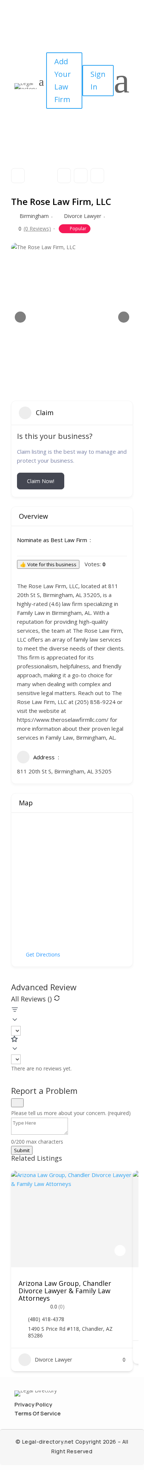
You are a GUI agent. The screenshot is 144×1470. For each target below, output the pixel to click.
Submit (22, 1150)
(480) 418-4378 (46, 1319)
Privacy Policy (33, 1404)
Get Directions (43, 954)
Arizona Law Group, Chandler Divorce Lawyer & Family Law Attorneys (64, 1291)
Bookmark (64, 175)
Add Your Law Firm (62, 80)
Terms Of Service (37, 1413)
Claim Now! (40, 481)
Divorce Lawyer (82, 215)
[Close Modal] (17, 1102)
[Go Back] (18, 175)
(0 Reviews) (37, 228)
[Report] (97, 175)
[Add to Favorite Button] (120, 1250)
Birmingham (34, 215)
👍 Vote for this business (48, 564)
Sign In (98, 80)
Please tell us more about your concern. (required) (71, 1113)
